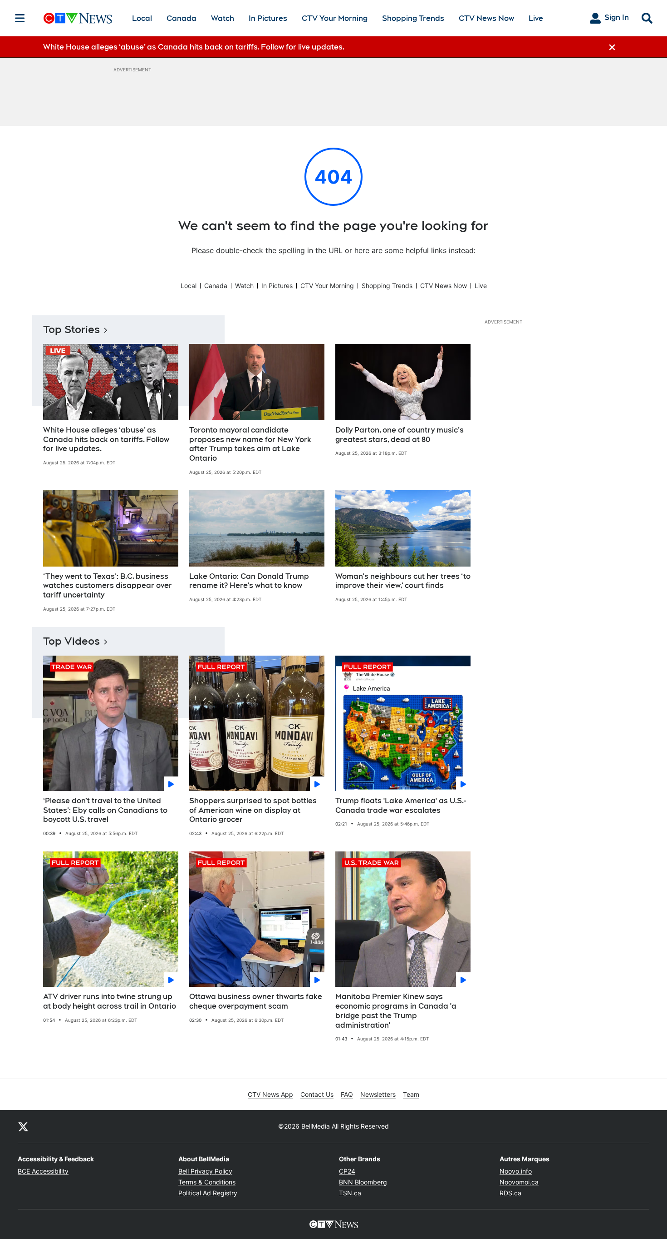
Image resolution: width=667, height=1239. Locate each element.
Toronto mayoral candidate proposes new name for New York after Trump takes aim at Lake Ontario (250, 444)
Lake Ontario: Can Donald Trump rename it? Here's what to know (249, 581)
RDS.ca (510, 1193)
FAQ (347, 1094)
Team (411, 1094)
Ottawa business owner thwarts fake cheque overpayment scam (255, 1001)
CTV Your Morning (335, 18)
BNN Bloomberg (363, 1182)
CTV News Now (486, 18)
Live (536, 18)
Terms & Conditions (206, 1182)
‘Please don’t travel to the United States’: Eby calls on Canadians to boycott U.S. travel (105, 810)
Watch (222, 18)
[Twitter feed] (23, 1126)
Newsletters (378, 1094)
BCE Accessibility (43, 1171)
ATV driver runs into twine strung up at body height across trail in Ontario (109, 1001)
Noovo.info (516, 1171)
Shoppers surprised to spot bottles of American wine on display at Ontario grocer (253, 810)
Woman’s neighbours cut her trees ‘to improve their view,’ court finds (403, 581)
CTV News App (270, 1094)
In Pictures (268, 18)
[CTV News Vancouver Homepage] (78, 18)
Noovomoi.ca (519, 1182)
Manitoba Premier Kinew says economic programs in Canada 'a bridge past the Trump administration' (395, 1010)
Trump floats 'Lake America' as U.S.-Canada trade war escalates (400, 805)
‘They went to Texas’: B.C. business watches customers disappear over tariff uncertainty (107, 586)
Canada (181, 18)
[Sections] (20, 18)
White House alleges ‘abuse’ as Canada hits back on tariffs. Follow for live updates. (106, 439)
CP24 (347, 1171)
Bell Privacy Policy (205, 1171)
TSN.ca (350, 1193)
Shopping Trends (413, 18)
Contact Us (317, 1094)
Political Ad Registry (207, 1193)
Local (142, 18)
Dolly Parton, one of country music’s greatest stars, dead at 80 (399, 435)
